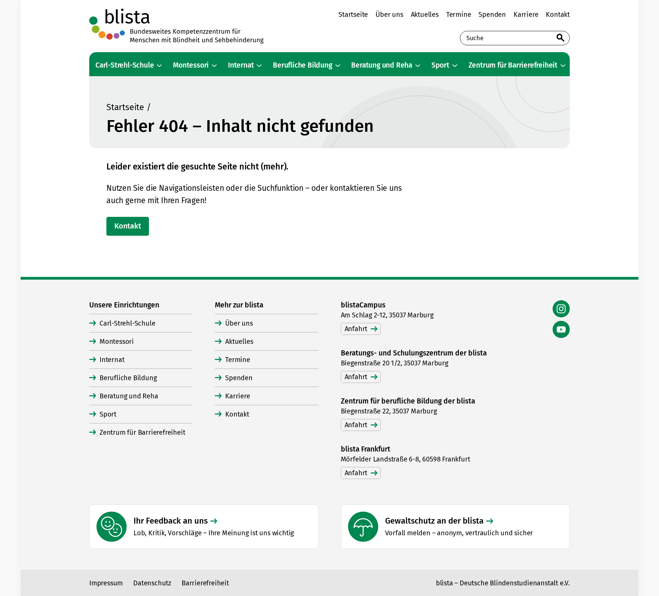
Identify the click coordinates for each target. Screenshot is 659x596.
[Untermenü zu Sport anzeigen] (455, 65)
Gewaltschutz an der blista (434, 521)
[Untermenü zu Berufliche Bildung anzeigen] (337, 65)
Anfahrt (356, 329)
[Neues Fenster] (561, 308)
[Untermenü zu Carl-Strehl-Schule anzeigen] (159, 65)
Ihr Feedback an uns (171, 521)
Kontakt (127, 226)
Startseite (125, 107)
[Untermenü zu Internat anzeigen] (259, 65)
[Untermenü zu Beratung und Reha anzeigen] (417, 65)
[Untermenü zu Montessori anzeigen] (214, 65)
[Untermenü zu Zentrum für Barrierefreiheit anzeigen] (563, 65)
